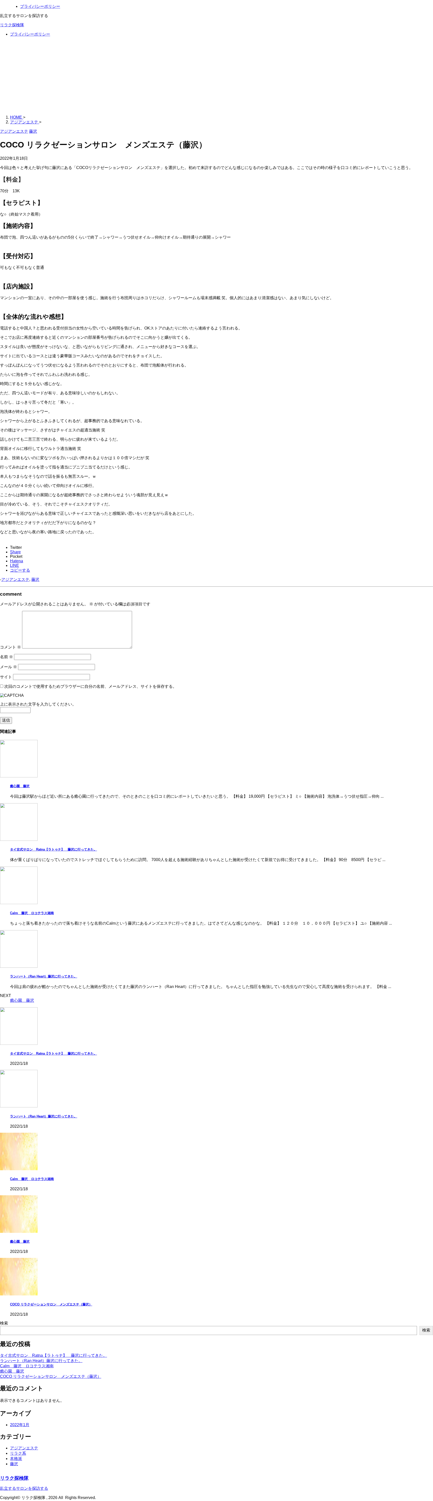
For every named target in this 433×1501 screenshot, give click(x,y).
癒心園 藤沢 (20, 786)
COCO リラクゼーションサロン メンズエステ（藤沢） (51, 1304)
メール (8, 667)
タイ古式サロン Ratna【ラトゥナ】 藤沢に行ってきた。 (53, 849)
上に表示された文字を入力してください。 (38, 704)
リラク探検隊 (12, 25)
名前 (6, 657)
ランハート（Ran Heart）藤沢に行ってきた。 (43, 976)
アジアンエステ (15, 579)
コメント (10, 647)
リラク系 (18, 1453)
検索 (4, 1323)
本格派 (16, 1458)
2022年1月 (19, 1425)
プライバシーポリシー (30, 34)
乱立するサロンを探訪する (24, 1488)
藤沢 (35, 579)
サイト (6, 677)
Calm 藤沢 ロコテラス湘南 (32, 913)
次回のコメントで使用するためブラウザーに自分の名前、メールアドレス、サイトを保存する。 (90, 686)
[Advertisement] (216, 76)
